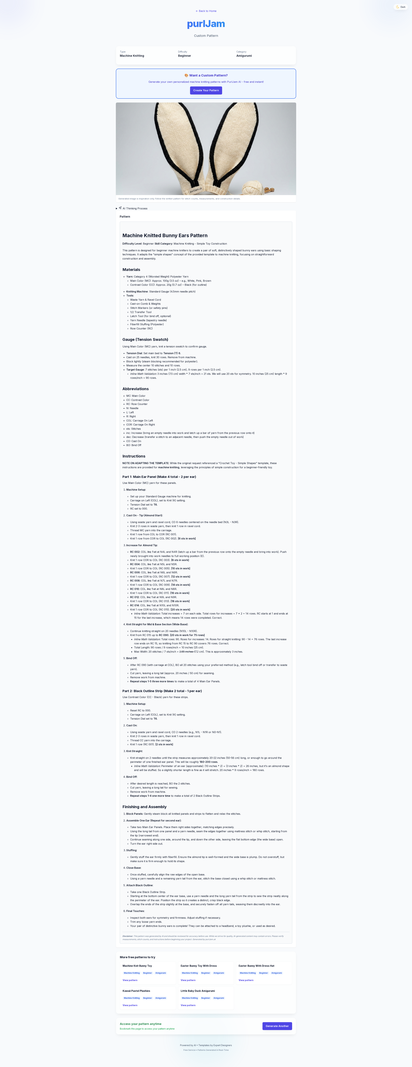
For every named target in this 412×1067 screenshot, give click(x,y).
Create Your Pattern (206, 90)
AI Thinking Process (134, 208)
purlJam (206, 23)
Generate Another (277, 1026)
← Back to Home (206, 11)
